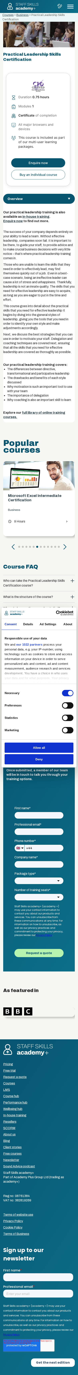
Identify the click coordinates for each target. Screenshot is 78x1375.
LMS (6, 1089)
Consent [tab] (11, 624)
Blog (6, 1141)
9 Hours (16, 521)
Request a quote (15, 1077)
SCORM (9, 1128)
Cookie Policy (12, 1227)
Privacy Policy (13, 1221)
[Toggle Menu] (70, 6)
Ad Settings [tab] (48, 624)
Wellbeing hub (12, 1109)
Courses (8, 15)
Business (22, 15)
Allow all (39, 747)
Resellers (9, 1121)
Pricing (8, 1064)
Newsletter (11, 1160)
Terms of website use (18, 1214)
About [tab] (67, 624)
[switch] (67, 705)
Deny (39, 759)
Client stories (12, 1147)
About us (9, 1134)
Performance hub (15, 1102)
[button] (13, 546)
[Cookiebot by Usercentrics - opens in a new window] (56, 613)
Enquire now (13, 221)
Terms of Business (16, 1234)
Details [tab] (28, 624)
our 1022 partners (29, 644)
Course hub (11, 1096)
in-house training (35, 216)
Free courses (12, 1153)
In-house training (14, 1115)
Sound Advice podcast (19, 1166)
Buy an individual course (38, 175)
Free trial (9, 1070)
